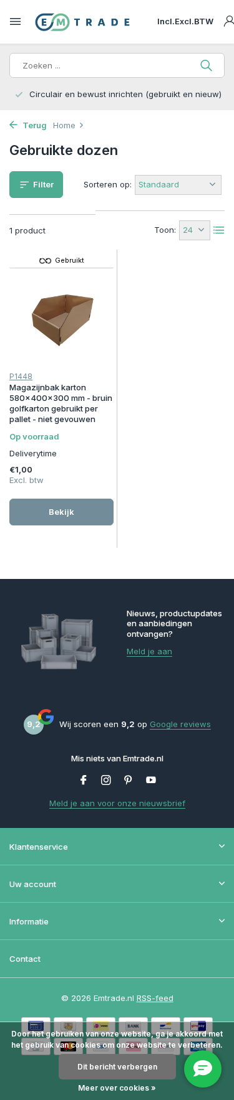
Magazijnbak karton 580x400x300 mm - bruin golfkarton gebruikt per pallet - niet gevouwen (60, 403)
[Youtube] (151, 780)
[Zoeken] (207, 65)
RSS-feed (155, 998)
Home (64, 125)
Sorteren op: (108, 184)
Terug (34, 125)
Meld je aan (149, 651)
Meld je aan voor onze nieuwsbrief (117, 803)
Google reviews (180, 724)
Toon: (165, 230)
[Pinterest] (129, 780)
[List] (219, 230)
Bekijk (61, 512)
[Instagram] (106, 780)
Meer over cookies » (117, 1088)
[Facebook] (84, 780)
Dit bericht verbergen (117, 1066)
